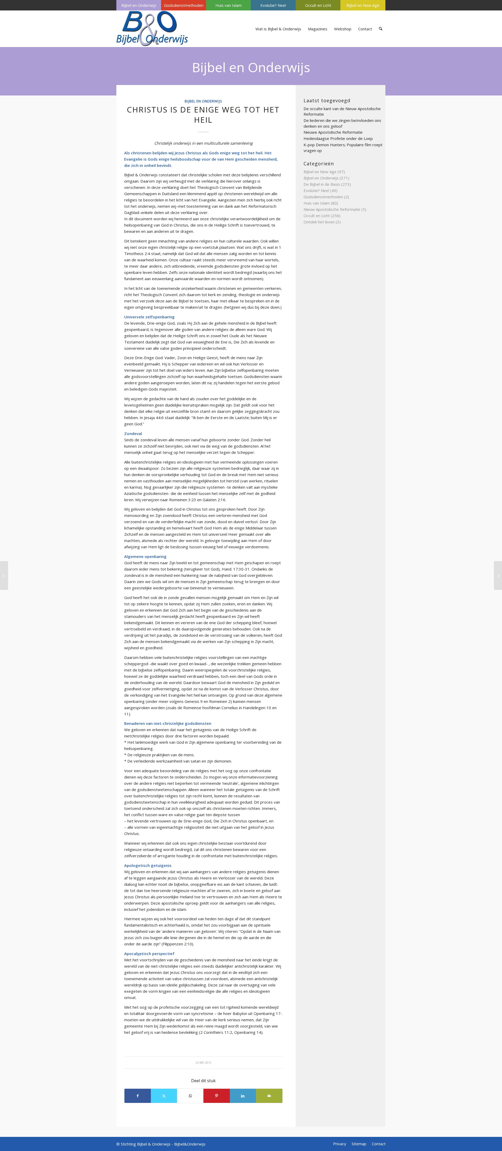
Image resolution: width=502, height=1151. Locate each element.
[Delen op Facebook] (137, 1096)
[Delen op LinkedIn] (243, 1096)
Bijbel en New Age (362, 5)
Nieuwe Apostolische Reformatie (333, 132)
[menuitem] (138, 5)
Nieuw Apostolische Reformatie (332, 209)
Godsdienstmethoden (183, 5)
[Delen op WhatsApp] (190, 1096)
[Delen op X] (164, 1096)
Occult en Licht (318, 5)
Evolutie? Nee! (273, 5)
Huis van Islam (228, 5)
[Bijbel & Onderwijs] (152, 28)
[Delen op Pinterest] (216, 1096)
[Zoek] (380, 28)
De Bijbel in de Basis (322, 184)
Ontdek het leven (319, 221)
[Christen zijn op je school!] (4, 575)
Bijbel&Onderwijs (190, 1144)
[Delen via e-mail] (269, 1096)
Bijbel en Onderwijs (138, 5)
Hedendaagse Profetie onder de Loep (338, 138)
